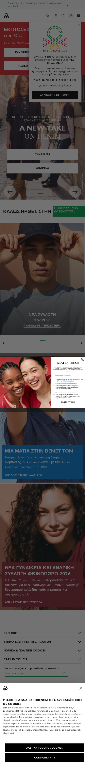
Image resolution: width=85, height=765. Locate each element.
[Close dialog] (82, 359)
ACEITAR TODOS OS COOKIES (44, 747)
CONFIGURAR (42, 757)
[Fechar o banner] (80, 688)
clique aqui (8, 733)
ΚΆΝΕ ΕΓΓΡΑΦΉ (68, 402)
